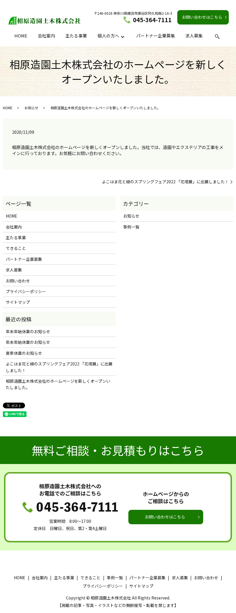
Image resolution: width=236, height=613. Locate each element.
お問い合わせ (18, 281)
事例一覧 (131, 227)
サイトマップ (18, 302)
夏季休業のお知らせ (24, 353)
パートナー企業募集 (155, 36)
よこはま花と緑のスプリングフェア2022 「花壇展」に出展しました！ (165, 181)
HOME (20, 36)
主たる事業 (76, 36)
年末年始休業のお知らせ (28, 331)
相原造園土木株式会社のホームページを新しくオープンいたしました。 (58, 384)
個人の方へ (108, 36)
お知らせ (31, 107)
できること (16, 248)
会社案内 (46, 36)
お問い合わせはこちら (202, 17)
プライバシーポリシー (26, 291)
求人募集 (194, 36)
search (217, 36)
